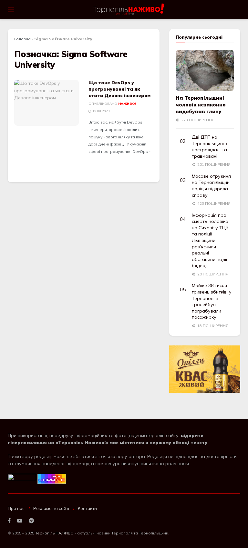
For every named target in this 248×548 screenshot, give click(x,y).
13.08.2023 (100, 111)
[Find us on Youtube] (19, 520)
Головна (22, 38)
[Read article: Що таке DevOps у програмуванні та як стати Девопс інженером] (46, 103)
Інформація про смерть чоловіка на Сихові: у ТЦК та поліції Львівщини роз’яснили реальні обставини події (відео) (210, 240)
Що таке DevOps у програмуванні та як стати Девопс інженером (119, 89)
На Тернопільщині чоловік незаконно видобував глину (201, 105)
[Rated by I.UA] (22, 478)
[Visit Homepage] (129, 9)
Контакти (87, 508)
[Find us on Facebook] (9, 520)
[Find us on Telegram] (31, 520)
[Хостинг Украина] (51, 478)
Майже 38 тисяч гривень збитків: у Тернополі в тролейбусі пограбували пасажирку (212, 301)
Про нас (16, 508)
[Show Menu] (11, 9)
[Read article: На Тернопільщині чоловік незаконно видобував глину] (205, 70)
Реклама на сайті (51, 508)
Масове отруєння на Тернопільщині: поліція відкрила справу (212, 185)
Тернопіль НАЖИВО (54, 533)
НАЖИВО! (127, 104)
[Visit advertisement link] (204, 369)
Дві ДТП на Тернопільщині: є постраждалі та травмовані (210, 146)
